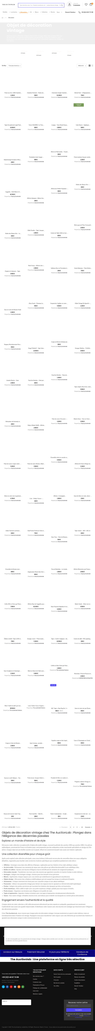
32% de (53, 685)
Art (31, 12)
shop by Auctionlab (16, 97)
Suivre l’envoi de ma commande (62, 974)
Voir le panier (57, 977)
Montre (53, 12)
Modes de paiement (79, 974)
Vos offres (56, 986)
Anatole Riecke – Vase (12, 380)
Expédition (77, 983)
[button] (89, 65)
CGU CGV (36, 991)
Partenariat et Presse (38, 985)
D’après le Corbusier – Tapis (12, 271)
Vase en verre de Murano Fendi (12, 309)
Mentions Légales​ (37, 994)
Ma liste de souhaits (59, 983)
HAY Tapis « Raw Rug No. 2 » (59, 708)
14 (82, 827)
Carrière (35, 979)
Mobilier (5, 12)
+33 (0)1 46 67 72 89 (87, 12)
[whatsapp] (22, 986)
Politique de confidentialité (40, 988)
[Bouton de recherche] (62, 5)
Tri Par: (4, 65)
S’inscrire (56, 980)
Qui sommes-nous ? (38, 976)
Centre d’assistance (79, 980)
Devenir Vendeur (70, 12)
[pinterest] (18, 986)
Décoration (23, 12)
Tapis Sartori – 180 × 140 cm (82, 530)
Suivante (87, 827)
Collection (45, 12)
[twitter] (3, 986)
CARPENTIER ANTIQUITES (86, 678)
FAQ (75, 989)
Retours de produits (79, 977)
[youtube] (15, 986)
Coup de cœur (78, 105)
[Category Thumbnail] (24, 54)
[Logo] (8, 4)
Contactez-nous (37, 982)
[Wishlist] (86, 4)
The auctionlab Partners (62, 670)
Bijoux (37, 12)
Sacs (58, 12)
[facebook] (7, 986)
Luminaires (14, 12)
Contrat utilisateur (74, 1015)
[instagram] (11, 986)
